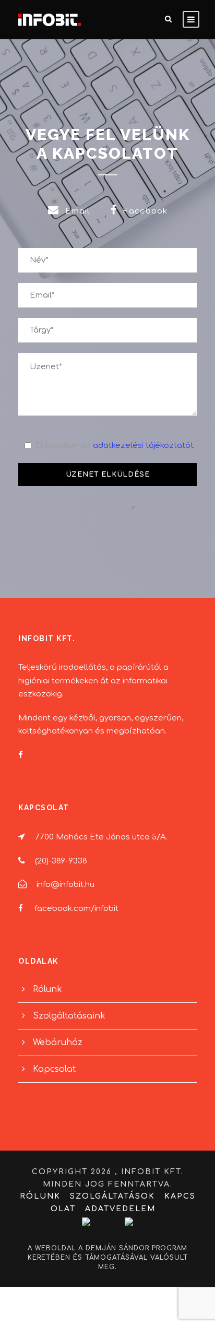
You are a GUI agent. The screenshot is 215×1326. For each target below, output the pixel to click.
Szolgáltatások (112, 1196)
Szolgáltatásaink (69, 1016)
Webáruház (57, 1042)
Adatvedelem (120, 1209)
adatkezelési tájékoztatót (143, 445)
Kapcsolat (54, 1069)
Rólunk (47, 989)
